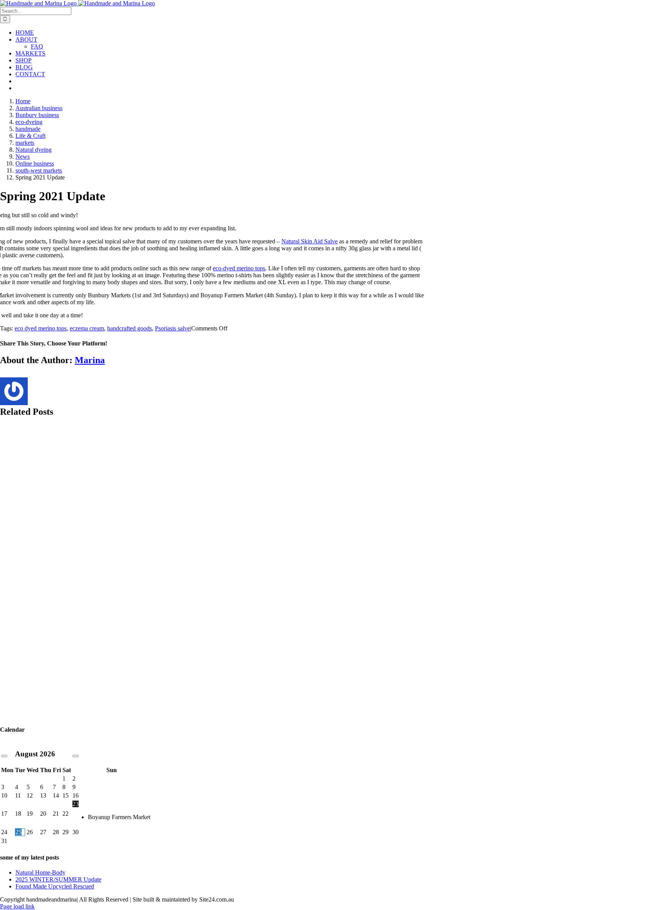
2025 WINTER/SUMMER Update (58, 879)
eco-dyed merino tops (239, 268)
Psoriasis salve (172, 328)
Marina (90, 360)
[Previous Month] (4, 756)
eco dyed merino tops (41, 328)
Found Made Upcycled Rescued (54, 886)
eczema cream (87, 328)
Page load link (17, 906)
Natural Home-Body (40, 872)
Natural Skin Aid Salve (309, 241)
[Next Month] (75, 756)
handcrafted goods (129, 328)
